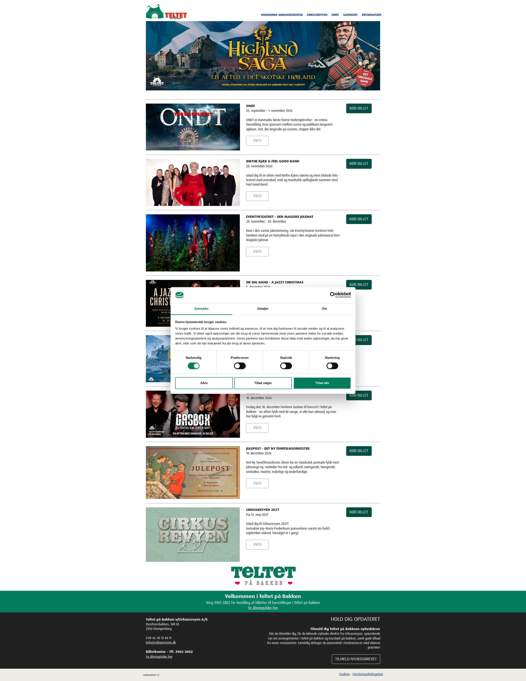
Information (371, 15)
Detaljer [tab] (263, 308)
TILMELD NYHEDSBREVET (356, 659)
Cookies (344, 674)
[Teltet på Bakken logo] (166, 11)
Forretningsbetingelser (368, 674)
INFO (257, 140)
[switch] (240, 366)
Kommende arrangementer (282, 15)
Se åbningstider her (263, 607)
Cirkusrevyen (317, 15)
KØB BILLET (359, 108)
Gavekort (350, 15)
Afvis (204, 383)
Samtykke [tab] (201, 308)
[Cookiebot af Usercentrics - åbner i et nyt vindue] (333, 295)
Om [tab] (324, 308)
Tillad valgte (263, 383)
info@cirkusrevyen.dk (161, 642)
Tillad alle (322, 383)
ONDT (335, 15)
